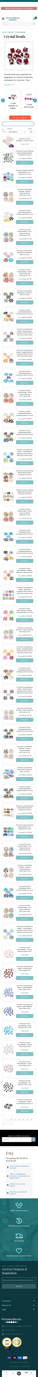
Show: (30, 129)
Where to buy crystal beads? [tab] (17, 1185)
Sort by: (9, 129)
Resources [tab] (6, 1305)
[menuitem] (14, 1366)
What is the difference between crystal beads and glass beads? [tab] (20, 1176)
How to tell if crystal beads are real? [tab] (19, 1167)
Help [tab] (4, 1309)
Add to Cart (24, 163)
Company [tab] (6, 1301)
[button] (3, 18)
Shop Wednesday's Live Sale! (19, 8)
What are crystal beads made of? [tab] (18, 1193)
